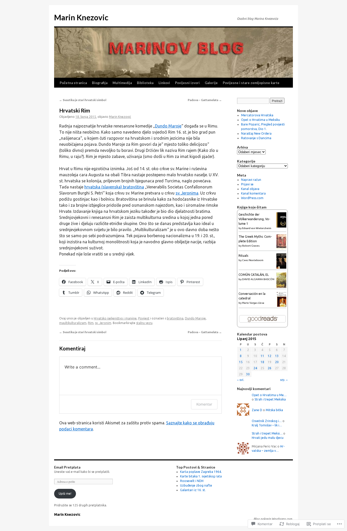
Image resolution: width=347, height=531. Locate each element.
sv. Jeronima (187, 193)
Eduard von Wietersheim (256, 228)
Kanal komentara (253, 193)
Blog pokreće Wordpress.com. (273, 519)
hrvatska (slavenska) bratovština (114, 187)
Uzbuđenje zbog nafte (196, 485)
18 (262, 362)
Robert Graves (251, 245)
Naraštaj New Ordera (256, 133)
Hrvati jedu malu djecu (267, 437)
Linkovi (164, 83)
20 (277, 362)
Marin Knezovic (81, 17)
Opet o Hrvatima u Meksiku (260, 119)
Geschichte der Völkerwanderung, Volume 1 (254, 219)
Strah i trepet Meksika (270, 399)
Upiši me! (65, 493)
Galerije (211, 83)
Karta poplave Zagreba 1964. (201, 471)
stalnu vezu (144, 323)
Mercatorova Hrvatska (257, 115)
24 (255, 368)
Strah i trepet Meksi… (267, 433)
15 (241, 362)
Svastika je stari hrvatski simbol (82, 100)
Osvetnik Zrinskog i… (267, 421)
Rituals (243, 255)
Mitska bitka (274, 410)
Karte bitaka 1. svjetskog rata (201, 476)
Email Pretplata (67, 467)
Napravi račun (251, 179)
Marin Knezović (120, 116)
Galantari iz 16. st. (193, 490)
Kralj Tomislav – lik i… (267, 425)
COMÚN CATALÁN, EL (254, 274)
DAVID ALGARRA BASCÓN (258, 279)
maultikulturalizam (72, 323)
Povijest (143, 318)
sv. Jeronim (103, 323)
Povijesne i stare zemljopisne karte (251, 83)
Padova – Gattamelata (205, 100)
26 (269, 368)
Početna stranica (73, 83)
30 (248, 374)
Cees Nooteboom (252, 260)
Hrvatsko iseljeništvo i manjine (115, 318)
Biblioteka (145, 83)
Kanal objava (250, 188)
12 (269, 356)
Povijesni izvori (187, 83)
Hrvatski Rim (74, 110)
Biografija (99, 83)
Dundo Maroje (168, 126)
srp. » (284, 379)
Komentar (204, 404)
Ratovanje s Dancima (256, 138)
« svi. (240, 379)
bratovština (175, 318)
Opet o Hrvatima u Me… (269, 395)
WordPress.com (252, 198)
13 (277, 356)
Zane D (257, 410)
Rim (90, 323)
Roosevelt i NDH (191, 480)
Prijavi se (247, 184)
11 (262, 356)
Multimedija (122, 83)
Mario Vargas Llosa (253, 302)
